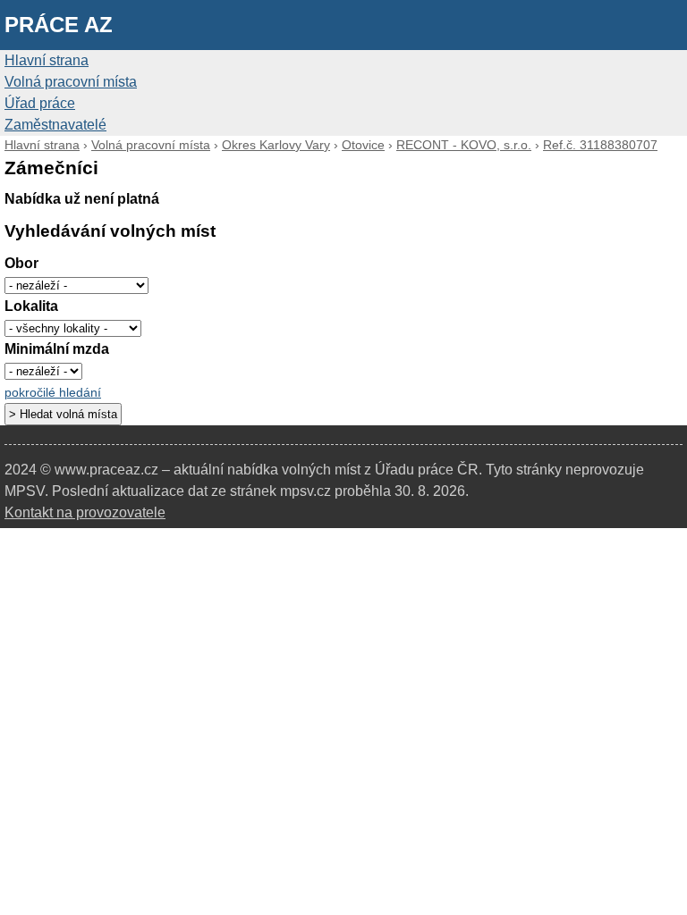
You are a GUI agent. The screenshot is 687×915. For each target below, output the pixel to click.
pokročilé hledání (52, 392)
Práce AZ (58, 25)
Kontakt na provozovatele (84, 512)
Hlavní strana (46, 60)
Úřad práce (39, 103)
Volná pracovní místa (70, 81)
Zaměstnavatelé (55, 124)
